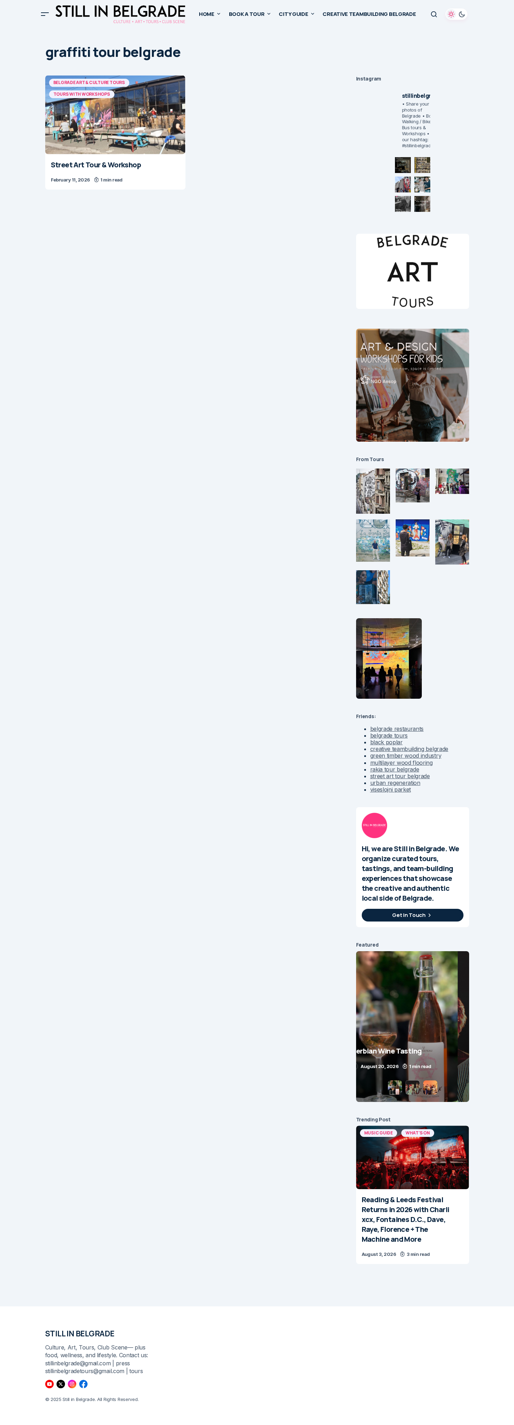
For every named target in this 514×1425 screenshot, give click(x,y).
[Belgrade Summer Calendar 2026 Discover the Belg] (422, 165)
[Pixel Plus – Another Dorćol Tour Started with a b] (403, 204)
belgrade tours (389, 735)
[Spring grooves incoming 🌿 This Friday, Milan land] (422, 184)
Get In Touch (408, 915)
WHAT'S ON (418, 1133)
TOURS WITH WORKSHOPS (81, 94)
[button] (45, 14)
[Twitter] (60, 1384)
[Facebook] (83, 1384)
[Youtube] (49, 1384)
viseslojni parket (390, 789)
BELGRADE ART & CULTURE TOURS (89, 82)
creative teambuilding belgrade (409, 748)
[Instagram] (72, 1384)
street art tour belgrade (400, 776)
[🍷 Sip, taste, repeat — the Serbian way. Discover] (403, 165)
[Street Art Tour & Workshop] (115, 114)
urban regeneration (395, 782)
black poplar (386, 742)
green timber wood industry (406, 755)
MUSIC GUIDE (378, 1133)
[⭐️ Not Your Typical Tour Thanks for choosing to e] (403, 184)
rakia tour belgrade (394, 769)
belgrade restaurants (397, 728)
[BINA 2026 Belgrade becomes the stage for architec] (422, 204)
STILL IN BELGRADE (80, 1333)
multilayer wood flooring (401, 762)
